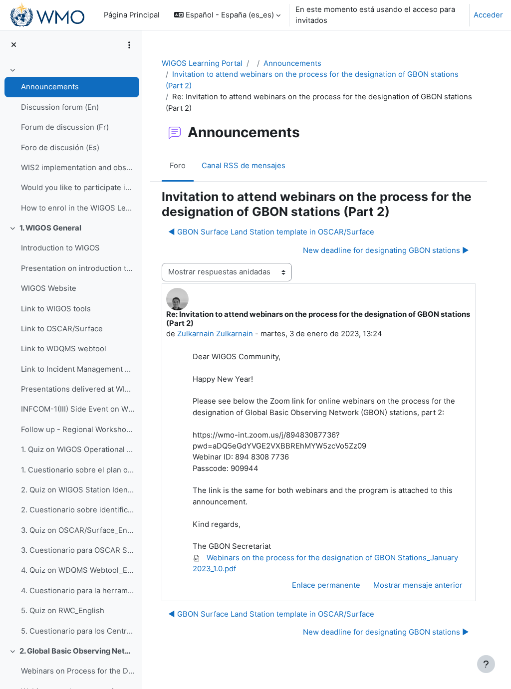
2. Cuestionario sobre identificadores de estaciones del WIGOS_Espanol (77, 509)
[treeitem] (71, 140)
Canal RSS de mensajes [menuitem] (243, 165)
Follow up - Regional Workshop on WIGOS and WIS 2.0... (77, 429)
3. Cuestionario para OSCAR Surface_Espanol (77, 550)
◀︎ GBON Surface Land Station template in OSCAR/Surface (271, 232)
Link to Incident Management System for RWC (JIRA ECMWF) (77, 369)
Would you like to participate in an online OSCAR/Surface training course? (77, 187)
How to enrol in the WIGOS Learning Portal (77, 208)
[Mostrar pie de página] (486, 664)
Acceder (488, 14)
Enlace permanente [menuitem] (326, 585)
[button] (227, 15)
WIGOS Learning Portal (202, 63)
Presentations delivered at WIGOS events (77, 389)
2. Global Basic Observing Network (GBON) (77, 651)
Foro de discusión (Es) (60, 147)
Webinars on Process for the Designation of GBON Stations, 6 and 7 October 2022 (77, 671)
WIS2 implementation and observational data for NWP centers (77, 167)
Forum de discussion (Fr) (65, 127)
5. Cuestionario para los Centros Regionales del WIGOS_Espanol (77, 631)
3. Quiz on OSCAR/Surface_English (77, 530)
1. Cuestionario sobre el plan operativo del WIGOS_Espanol (77, 469)
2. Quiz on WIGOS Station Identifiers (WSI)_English (77, 489)
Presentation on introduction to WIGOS (77, 268)
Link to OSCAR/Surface (62, 328)
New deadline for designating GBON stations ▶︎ (386, 250)
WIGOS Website (48, 288)
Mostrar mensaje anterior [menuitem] (418, 585)
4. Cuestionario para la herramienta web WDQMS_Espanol (77, 590)
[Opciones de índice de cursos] (129, 45)
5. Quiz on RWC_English (62, 610)
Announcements (50, 86)
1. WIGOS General (50, 228)
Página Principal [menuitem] (132, 14)
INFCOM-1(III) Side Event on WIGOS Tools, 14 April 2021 (77, 409)
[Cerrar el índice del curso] (13, 45)
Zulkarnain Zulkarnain (215, 333)
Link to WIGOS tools (56, 308)
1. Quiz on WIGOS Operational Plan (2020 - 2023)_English (77, 449)
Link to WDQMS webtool (63, 348)
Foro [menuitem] (178, 165)
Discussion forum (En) (60, 107)
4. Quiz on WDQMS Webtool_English (77, 570)
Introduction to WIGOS (60, 247)
